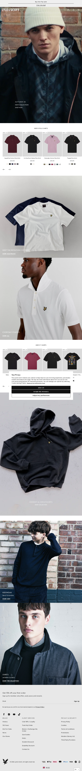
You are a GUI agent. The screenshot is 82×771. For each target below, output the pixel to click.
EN (75, 769)
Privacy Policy (40, 707)
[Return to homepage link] (10, 10)
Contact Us (25, 749)
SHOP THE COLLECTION (11, 680)
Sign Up (76, 701)
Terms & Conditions (68, 729)
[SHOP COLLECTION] (41, 454)
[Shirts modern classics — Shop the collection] (41, 644)
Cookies (64, 725)
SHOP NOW (6, 598)
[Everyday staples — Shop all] (41, 299)
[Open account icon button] (73, 10)
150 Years (6, 725)
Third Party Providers (68, 740)
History (5, 721)
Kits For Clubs (7, 729)
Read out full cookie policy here (36, 383)
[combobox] (77, 769)
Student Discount (28, 742)
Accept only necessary (41, 391)
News (4, 732)
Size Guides (26, 734)
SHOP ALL (6, 335)
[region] (41, 385)
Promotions (65, 732)
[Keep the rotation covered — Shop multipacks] (41, 217)
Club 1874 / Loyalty (28, 721)
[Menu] (78, 10)
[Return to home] (5, 762)
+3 (60, 164)
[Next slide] (9, 169)
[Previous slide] (4, 169)
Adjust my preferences (41, 395)
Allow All (41, 388)
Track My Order (27, 725)
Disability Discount (28, 745)
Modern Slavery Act (68, 736)
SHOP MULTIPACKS (9, 253)
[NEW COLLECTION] (41, 61)
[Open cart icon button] (68, 10)
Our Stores (6, 736)
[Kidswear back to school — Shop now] (41, 562)
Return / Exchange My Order (29, 730)
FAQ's (24, 738)
